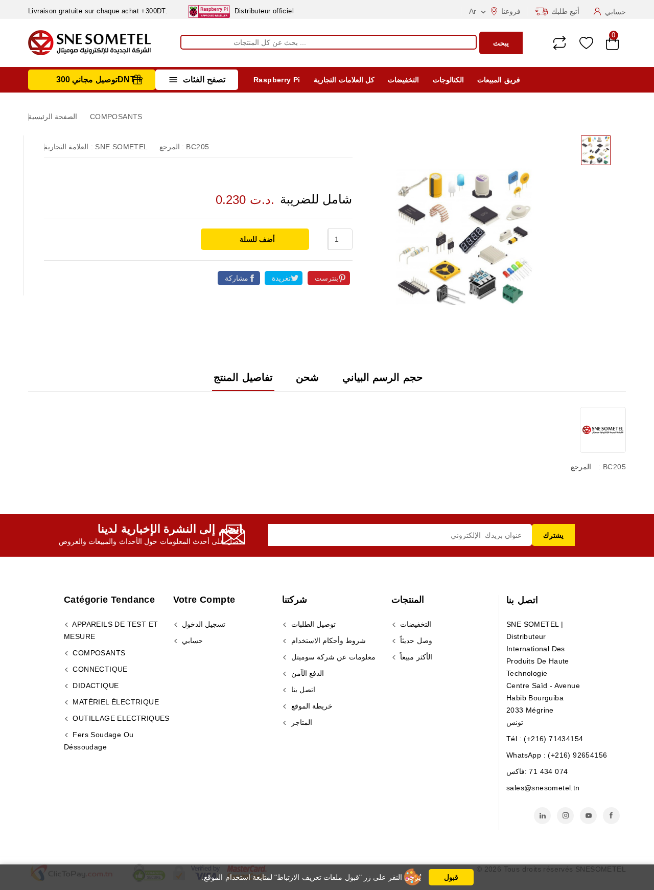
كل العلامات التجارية (344, 80)
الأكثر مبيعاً (415, 657)
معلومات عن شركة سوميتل (332, 657)
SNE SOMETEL (121, 147)
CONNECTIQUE (99, 669)
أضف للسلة (256, 239)
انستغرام (565, 815)
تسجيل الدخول (203, 624)
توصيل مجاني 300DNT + (99, 79)
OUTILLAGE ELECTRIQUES (120, 718)
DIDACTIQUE (95, 685)
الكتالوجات (448, 80)
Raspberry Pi (276, 80)
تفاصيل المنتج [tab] (243, 377)
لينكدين (542, 815)
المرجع (581, 467)
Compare (559, 43)
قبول (451, 877)
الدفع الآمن (306, 673)
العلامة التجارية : (68, 147)
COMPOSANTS (98, 653)
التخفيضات (403, 80)
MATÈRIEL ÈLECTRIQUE (115, 702)
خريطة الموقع (311, 706)
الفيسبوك (611, 815)
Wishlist (586, 43)
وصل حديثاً (415, 640)
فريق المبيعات (498, 80)
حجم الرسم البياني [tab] (382, 377)
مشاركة (236, 278)
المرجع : (171, 147)
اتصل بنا (522, 600)
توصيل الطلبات (312, 624)
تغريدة (281, 278)
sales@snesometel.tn (543, 788)
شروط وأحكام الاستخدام (327, 640)
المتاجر (300, 722)
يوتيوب (588, 815)
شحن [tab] (307, 377)
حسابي (191, 640)
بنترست (326, 278)
